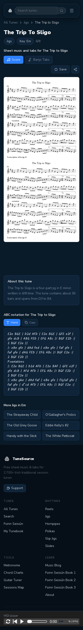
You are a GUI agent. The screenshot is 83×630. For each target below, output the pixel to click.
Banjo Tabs (41, 59)
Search (9, 516)
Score (16, 59)
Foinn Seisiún (13, 524)
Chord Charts (13, 572)
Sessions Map (14, 587)
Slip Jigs (51, 538)
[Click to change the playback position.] (38, 621)
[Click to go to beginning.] (15, 621)
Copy (32, 322)
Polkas (50, 531)
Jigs (26, 22)
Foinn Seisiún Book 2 (60, 580)
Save (63, 69)
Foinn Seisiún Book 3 (60, 587)
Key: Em (25, 41)
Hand (14, 322)
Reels (49, 509)
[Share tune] (75, 69)
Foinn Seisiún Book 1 (60, 572)
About (49, 595)
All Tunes (11, 22)
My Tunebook (13, 531)
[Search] (61, 10)
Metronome (12, 565)
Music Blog (53, 565)
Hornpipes (52, 524)
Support (17, 488)
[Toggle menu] (71, 10)
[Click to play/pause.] (22, 621)
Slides (49, 546)
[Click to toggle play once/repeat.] (8, 621)
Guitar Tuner (13, 580)
